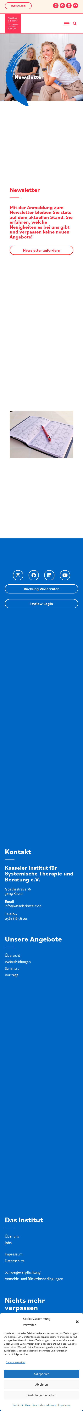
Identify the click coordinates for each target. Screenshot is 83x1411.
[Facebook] (62, 5)
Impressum (64, 1405)
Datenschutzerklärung (44, 1405)
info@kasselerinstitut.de (23, 906)
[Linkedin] (69, 5)
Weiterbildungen (18, 962)
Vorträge (12, 975)
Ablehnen (41, 1384)
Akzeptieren (41, 1374)
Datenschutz (14, 1261)
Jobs (8, 1242)
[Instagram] (55, 5)
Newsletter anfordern (41, 250)
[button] (77, 1322)
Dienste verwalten (15, 1362)
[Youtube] (75, 5)
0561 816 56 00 (16, 918)
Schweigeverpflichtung (23, 1272)
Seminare (12, 968)
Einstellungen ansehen (41, 1395)
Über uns (12, 1236)
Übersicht (12, 955)
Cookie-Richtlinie (21, 1405)
